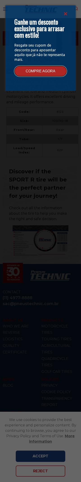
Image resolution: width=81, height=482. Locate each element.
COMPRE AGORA (40, 71)
